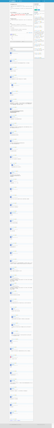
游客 (34, 13)
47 (14, 420)
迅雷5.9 (32, 32)
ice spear (35, 49)
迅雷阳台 (13, 1)
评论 (23, 5)
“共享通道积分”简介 (13, 4)
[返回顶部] (53, 427)
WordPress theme (39, 424)
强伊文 (21, 5)
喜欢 (36, 6)
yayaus (12, 356)
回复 (41, 21)
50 (16, 420)
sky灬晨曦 (35, 40)
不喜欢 (36, 8)
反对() (39, 21)
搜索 (42, 1)
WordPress (20, 424)
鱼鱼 (34, 22)
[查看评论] (53, 425)
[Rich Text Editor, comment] (21, 44)
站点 (12, 39)
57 (17, 420)
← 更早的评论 (11, 420)
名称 (12, 36)
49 (15, 420)
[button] (10, 41)
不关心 (36, 7)
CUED (44, 424)
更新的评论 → (19, 420)
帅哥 (12, 340)
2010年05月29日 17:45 (12, 5)
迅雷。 (35, 31)
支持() (36, 21)
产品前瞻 (29, 32)
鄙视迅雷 (13, 132)
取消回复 (15, 34)
